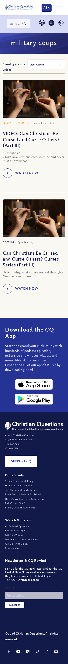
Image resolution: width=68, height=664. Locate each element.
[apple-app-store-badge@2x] (34, 384)
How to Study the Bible (18, 485)
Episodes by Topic (15, 530)
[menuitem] (58, 7)
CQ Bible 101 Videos (17, 543)
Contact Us (11, 448)
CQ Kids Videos (14, 534)
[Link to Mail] (56, 651)
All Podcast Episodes (17, 526)
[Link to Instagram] (46, 651)
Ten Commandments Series (21, 489)
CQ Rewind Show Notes (19, 439)
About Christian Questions (20, 435)
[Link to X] (28, 651)
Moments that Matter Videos (22, 539)
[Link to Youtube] (18, 651)
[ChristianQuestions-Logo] (19, 7)
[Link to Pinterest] (37, 651)
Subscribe (14, 604)
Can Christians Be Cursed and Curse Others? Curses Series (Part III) (31, 258)
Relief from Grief (15, 503)
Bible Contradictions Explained (23, 494)
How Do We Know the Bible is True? (25, 498)
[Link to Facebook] (9, 651)
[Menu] (58, 7)
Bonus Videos (13, 548)
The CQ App (12, 443)
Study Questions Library (19, 481)
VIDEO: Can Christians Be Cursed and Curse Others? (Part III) (31, 139)
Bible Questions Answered (20, 507)
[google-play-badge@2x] (34, 399)
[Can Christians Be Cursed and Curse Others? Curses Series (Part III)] (34, 220)
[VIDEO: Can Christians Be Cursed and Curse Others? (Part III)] (34, 101)
